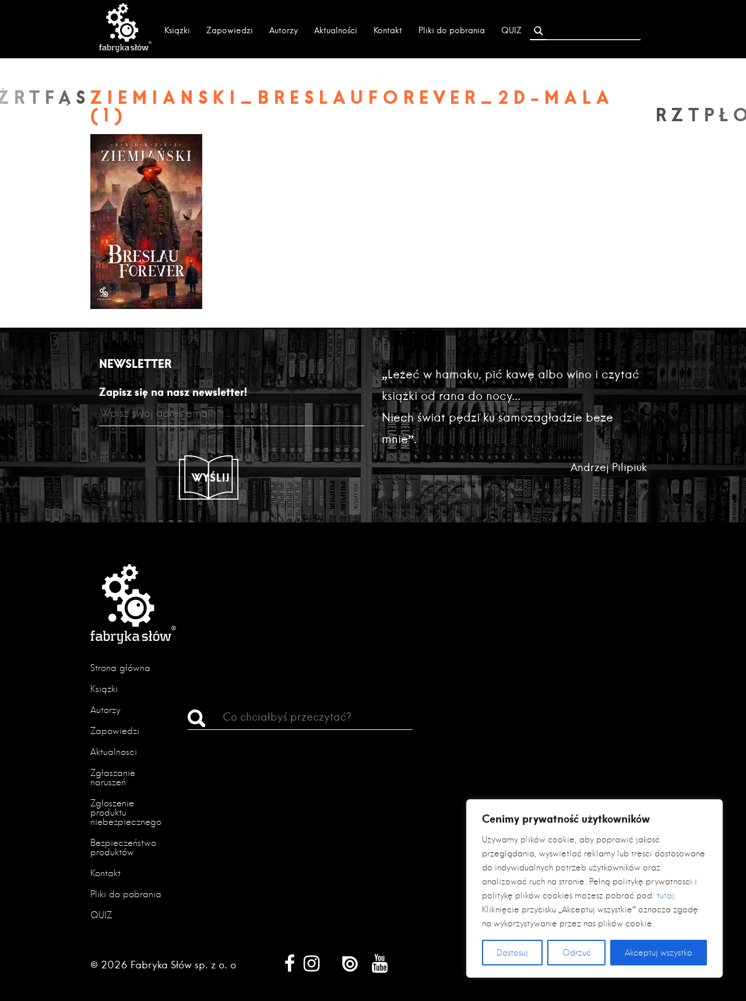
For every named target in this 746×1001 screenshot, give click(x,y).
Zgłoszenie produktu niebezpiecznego (125, 812)
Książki (177, 30)
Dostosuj (512, 952)
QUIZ (511, 30)
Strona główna (120, 667)
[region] (594, 888)
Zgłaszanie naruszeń (112, 777)
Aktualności (335, 30)
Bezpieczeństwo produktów (123, 847)
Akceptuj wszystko (658, 952)
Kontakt (388, 30)
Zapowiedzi (229, 30)
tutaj (665, 895)
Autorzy (283, 30)
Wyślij (211, 477)
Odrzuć (576, 952)
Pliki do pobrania (451, 30)
